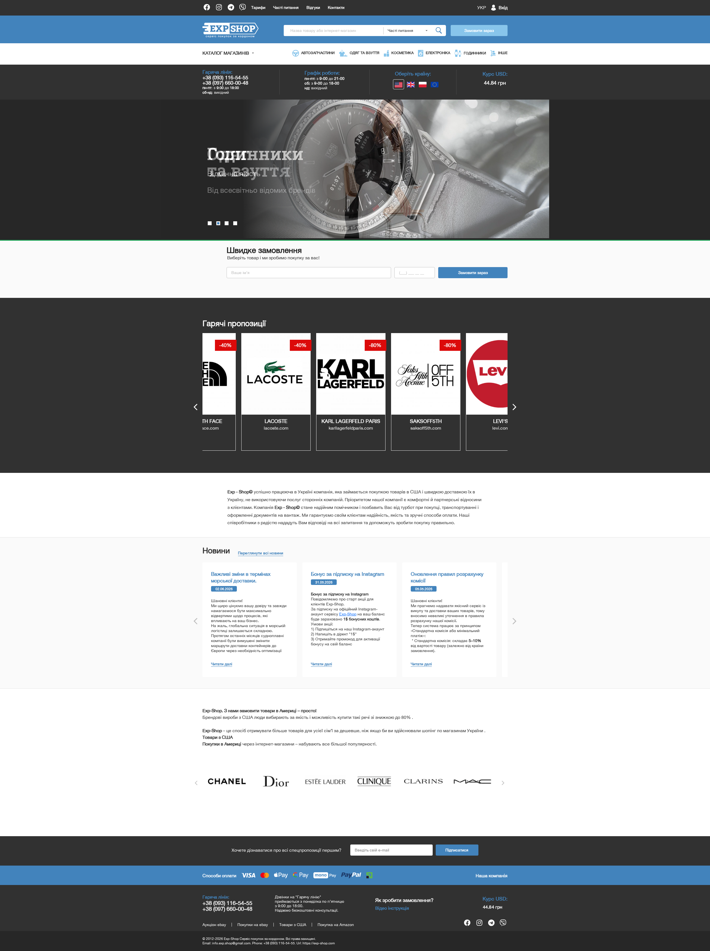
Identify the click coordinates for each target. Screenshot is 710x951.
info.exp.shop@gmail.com (231, 943)
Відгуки (313, 7)
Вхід (503, 7)
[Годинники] (210, 223)
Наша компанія (492, 875)
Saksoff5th (387, 421)
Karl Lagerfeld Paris (312, 421)
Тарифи (258, 7)
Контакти (336, 7)
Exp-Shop (347, 614)
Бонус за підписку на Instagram (347, 574)
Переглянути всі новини (260, 553)
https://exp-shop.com (319, 943)
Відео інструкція (392, 908)
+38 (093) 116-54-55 (225, 77)
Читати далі (221, 664)
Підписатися (456, 850)
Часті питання (286, 7)
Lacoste (237, 421)
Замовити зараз (479, 30)
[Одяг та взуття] (227, 223)
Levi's (461, 421)
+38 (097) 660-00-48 (225, 83)
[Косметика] (235, 223)
